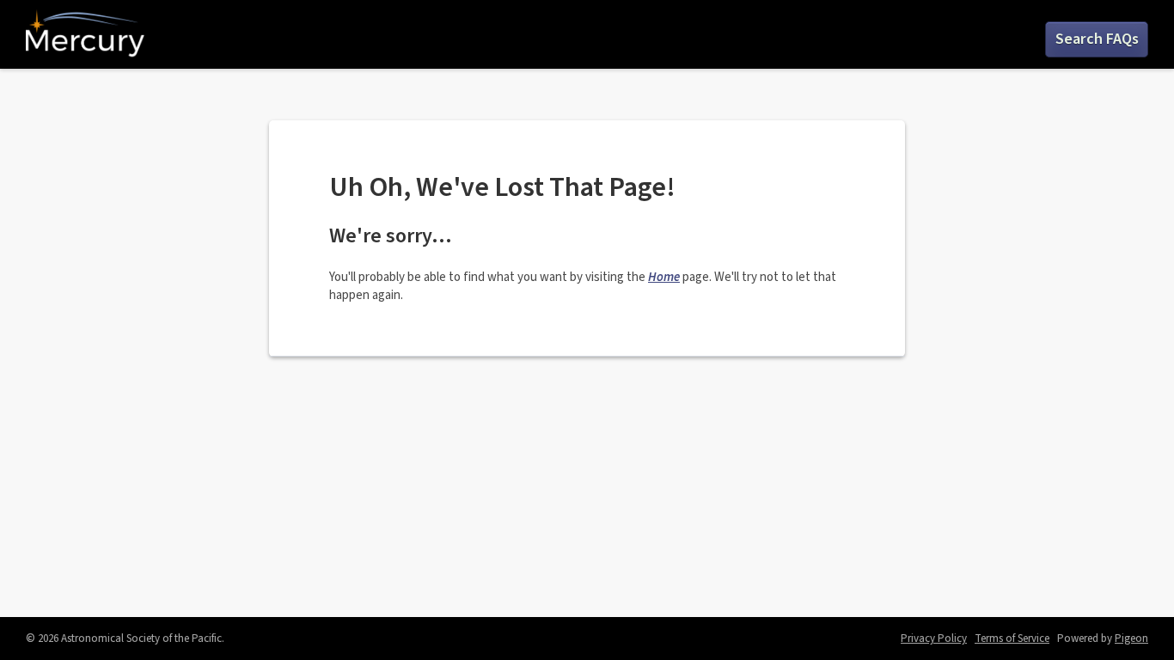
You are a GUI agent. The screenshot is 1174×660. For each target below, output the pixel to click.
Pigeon (1131, 638)
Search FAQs (1097, 39)
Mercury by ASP (85, 34)
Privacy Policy (934, 638)
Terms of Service (1012, 638)
